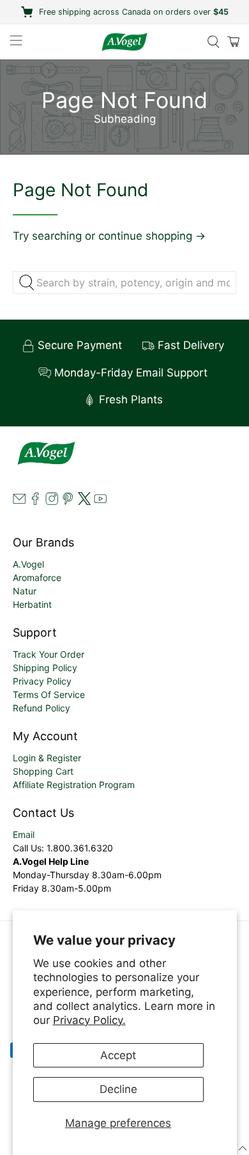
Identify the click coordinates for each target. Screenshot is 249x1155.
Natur (24, 590)
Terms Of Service (49, 694)
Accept (118, 1055)
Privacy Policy (42, 681)
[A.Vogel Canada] (125, 41)
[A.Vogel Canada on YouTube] (100, 501)
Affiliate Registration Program (74, 784)
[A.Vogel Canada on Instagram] (51, 501)
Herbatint (32, 604)
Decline (118, 1089)
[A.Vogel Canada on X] (84, 501)
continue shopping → (152, 235)
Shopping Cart (43, 771)
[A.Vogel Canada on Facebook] (35, 501)
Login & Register (47, 757)
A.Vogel (28, 564)
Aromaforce (37, 577)
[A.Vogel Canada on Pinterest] (67, 501)
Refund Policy (41, 707)
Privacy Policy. (89, 1020)
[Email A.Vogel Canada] (19, 501)
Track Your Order (48, 654)
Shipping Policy (45, 667)
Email (23, 834)
